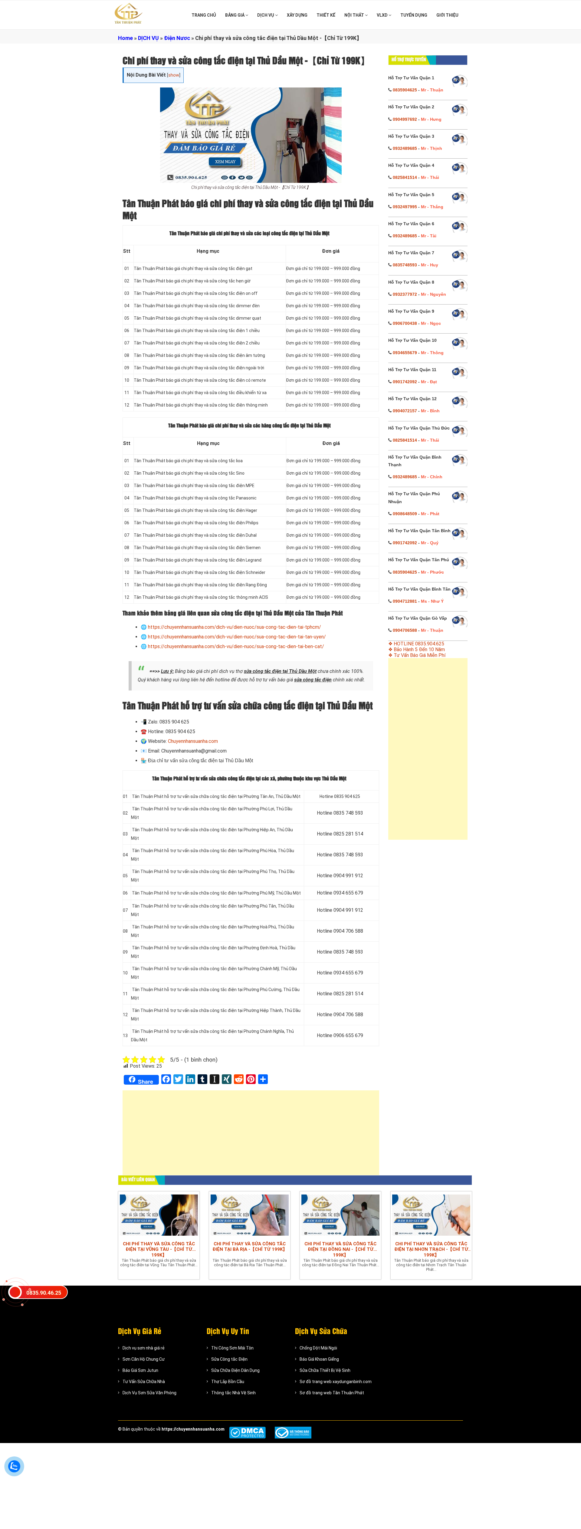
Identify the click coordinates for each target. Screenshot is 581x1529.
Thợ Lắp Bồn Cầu (227, 1381)
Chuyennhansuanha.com (193, 741)
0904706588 (405, 630)
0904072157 (405, 410)
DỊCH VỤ (266, 15)
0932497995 (405, 206)
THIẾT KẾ (326, 15)
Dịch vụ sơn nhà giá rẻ (144, 1348)
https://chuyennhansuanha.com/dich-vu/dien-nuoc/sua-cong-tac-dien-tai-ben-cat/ (236, 646)
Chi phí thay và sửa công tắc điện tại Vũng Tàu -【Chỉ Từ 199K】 (159, 1249)
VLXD (383, 15)
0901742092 (405, 381)
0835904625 (405, 89)
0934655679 (405, 352)
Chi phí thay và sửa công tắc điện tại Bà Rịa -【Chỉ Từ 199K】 (249, 1246)
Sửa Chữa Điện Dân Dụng (235, 1370)
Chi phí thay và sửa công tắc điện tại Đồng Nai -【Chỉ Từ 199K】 (340, 1249)
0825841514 (405, 177)
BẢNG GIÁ (235, 15)
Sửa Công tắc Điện (229, 1359)
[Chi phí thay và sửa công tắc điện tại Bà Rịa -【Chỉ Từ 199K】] (250, 1215)
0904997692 (405, 119)
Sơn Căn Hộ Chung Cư (144, 1359)
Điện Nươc (177, 38)
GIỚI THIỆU (447, 15)
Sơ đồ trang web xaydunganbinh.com (336, 1381)
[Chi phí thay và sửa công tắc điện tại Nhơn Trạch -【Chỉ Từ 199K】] (431, 1215)
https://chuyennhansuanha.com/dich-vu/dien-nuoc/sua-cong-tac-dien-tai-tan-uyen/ (237, 637)
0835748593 (405, 264)
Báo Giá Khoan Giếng (319, 1359)
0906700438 (405, 323)
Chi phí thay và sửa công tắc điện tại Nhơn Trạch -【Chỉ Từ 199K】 (431, 1249)
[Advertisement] (251, 1135)
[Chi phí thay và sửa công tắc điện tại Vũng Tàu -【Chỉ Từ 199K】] (159, 1215)
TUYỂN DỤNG (413, 15)
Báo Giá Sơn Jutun (140, 1370)
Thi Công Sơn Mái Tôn (232, 1348)
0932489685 (405, 148)
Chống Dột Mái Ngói (318, 1348)
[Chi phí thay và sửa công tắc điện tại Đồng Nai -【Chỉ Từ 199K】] (340, 1215)
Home (125, 38)
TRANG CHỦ (204, 15)
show (173, 75)
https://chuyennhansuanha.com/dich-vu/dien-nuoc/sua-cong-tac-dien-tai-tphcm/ (234, 627)
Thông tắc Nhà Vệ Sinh (233, 1392)
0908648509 (405, 513)
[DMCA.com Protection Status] (247, 1432)
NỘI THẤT (354, 15)
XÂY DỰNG (297, 15)
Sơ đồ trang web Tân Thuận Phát (332, 1392)
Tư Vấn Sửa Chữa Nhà (144, 1381)
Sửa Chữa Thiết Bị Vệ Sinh (325, 1370)
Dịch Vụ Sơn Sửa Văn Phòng (149, 1392)
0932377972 (405, 294)
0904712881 (405, 601)
